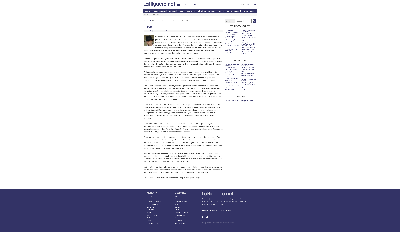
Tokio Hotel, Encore (232, 53)
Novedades (172, 11)
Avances (177, 207)
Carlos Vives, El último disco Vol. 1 (248, 76)
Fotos (172, 31)
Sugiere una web (235, 199)
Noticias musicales (159, 11)
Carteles (177, 218)
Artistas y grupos (152, 215)
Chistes (215, 210)
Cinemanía (180, 193)
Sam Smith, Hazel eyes (231, 83)
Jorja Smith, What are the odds (232, 65)
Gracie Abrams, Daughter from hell (231, 68)
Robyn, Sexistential (248, 73)
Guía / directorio (152, 223)
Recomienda (224, 199)
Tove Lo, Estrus (230, 30)
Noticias (156, 31)
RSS (222, 204)
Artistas (236, 11)
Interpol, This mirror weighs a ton (231, 42)
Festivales (221, 11)
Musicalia (146, 15)
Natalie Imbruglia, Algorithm (247, 52)
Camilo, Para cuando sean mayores (248, 31)
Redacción (214, 199)
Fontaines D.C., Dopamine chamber (231, 37)
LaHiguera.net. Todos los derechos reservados (218, 223)
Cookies (241, 201)
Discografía (147, 31)
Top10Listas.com (225, 210)
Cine (194, 4)
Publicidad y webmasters (210, 204)
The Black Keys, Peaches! (230, 72)
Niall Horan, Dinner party (231, 75)
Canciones (211, 11)
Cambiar (233, 201)
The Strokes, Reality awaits (248, 70)
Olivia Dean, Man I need (247, 101)
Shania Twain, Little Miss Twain (247, 65)
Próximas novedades (185, 11)
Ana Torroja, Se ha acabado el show (231, 88)
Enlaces (188, 31)
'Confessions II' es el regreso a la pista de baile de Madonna (172, 21)
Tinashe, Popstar (231, 34)
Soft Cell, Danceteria (232, 32)
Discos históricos (200, 11)
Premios (229, 11)
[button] (178, 5)
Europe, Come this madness (231, 50)
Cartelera (178, 199)
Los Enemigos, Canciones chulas (246, 34)
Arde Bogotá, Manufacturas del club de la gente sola (248, 44)
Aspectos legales (208, 201)
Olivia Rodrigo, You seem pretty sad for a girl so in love (248, 84)
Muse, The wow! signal (246, 88)
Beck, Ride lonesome (249, 47)
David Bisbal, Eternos (232, 40)
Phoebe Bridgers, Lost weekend (248, 80)
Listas (252, 11)
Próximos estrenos (181, 202)
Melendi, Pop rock (248, 68)
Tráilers (177, 210)
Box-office (178, 221)
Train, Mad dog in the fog (232, 46)
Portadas (245, 11)
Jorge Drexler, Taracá (232, 86)
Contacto (205, 199)
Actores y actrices (181, 215)
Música (186, 4)
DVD (176, 204)
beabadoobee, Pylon (248, 50)
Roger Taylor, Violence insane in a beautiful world (248, 38)
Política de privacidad (223, 201)
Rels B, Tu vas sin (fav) (232, 100)
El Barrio (153, 15)
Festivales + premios (182, 212)
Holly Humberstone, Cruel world (231, 79)
